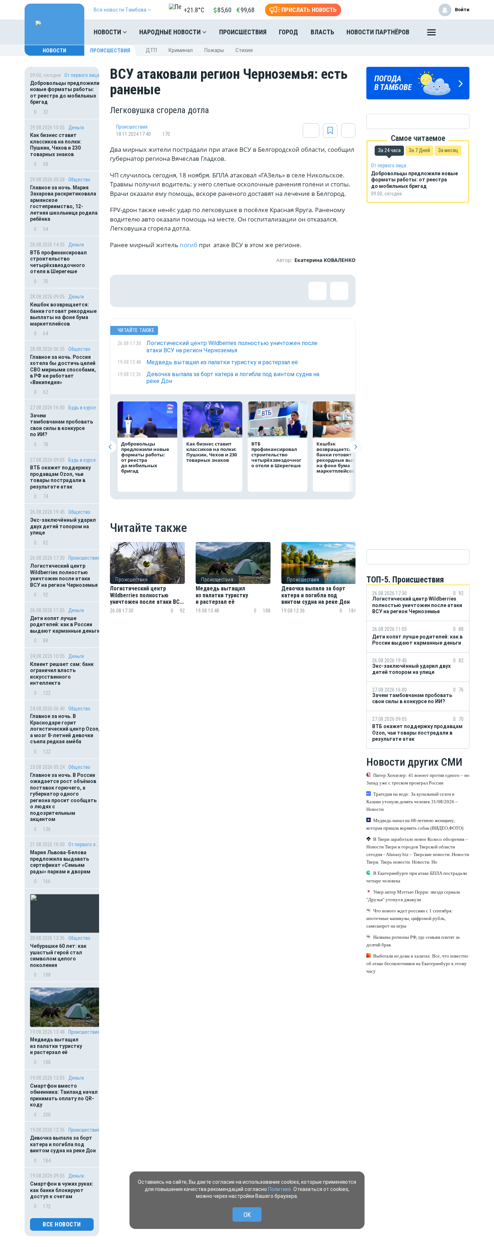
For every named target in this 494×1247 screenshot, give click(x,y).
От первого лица (81, 75)
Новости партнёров (377, 32)
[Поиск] (457, 32)
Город (288, 32)
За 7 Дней (419, 150)
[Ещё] (431, 34)
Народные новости (170, 32)
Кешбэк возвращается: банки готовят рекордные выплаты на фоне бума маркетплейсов (63, 314)
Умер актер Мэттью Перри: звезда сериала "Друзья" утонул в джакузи (413, 895)
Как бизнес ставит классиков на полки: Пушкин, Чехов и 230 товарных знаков (55, 144)
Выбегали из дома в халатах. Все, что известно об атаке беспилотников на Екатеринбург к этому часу (417, 963)
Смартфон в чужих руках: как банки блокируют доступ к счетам (61, 1190)
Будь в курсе (82, 407)
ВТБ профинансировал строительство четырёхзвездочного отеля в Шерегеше (58, 262)
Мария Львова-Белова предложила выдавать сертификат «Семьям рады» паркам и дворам (60, 862)
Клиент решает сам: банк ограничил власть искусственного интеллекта (62, 673)
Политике (279, 1189)
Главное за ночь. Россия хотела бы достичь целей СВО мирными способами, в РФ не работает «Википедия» (63, 369)
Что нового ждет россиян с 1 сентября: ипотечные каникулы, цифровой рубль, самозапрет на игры (409, 918)
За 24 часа (389, 150)
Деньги (76, 127)
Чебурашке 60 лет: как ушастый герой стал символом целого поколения (58, 955)
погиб (188, 245)
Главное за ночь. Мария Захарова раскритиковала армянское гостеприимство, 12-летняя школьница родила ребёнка (64, 203)
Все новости (62, 1224)
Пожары (214, 50)
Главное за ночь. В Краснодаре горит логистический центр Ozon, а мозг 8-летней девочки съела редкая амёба (65, 728)
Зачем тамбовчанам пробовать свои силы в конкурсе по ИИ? (61, 425)
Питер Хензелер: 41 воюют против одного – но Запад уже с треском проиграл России (417, 779)
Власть (322, 32)
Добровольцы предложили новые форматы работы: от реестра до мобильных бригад (64, 92)
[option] (147, 586)
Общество (79, 179)
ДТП (151, 50)
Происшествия (243, 32)
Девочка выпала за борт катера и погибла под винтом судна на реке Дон (63, 1144)
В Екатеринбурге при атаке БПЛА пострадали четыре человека (416, 876)
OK (247, 1215)
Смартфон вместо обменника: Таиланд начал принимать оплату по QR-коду (64, 1095)
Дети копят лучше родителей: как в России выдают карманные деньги (65, 624)
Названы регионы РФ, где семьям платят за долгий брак (413, 940)
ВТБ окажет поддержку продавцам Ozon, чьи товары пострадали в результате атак (60, 477)
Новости (108, 32)
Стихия (244, 50)
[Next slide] (355, 446)
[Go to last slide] (110, 446)
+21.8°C (194, 10)
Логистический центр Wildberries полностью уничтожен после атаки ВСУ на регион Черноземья (64, 575)
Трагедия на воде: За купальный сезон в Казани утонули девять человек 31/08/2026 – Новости (412, 801)
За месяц (448, 150)
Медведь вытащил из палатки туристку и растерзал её (56, 1046)
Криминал (181, 50)
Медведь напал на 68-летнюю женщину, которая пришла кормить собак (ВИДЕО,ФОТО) (414, 824)
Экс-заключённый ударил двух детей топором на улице (63, 526)
